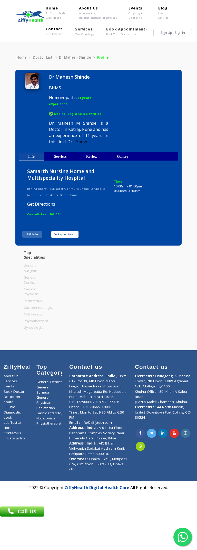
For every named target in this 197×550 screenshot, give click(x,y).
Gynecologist (34, 327)
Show (81, 141)
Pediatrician (33, 301)
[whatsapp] (140, 446)
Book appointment (65, 234)
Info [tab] (31, 156)
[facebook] (140, 433)
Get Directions (41, 204)
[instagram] (185, 433)
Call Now (32, 234)
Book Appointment (125, 31)
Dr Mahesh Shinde (75, 57)
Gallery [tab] (123, 156)
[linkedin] (163, 433)
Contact (55, 31)
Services (84, 31)
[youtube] (174, 433)
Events (138, 12)
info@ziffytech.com (96, 422)
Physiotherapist (36, 321)
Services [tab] (60, 156)
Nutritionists (33, 314)
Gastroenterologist (38, 307)
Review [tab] (91, 156)
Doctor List (43, 57)
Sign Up (166, 32)
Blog (163, 12)
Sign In (180, 32)
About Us (98, 12)
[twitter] (151, 433)
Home (56, 12)
